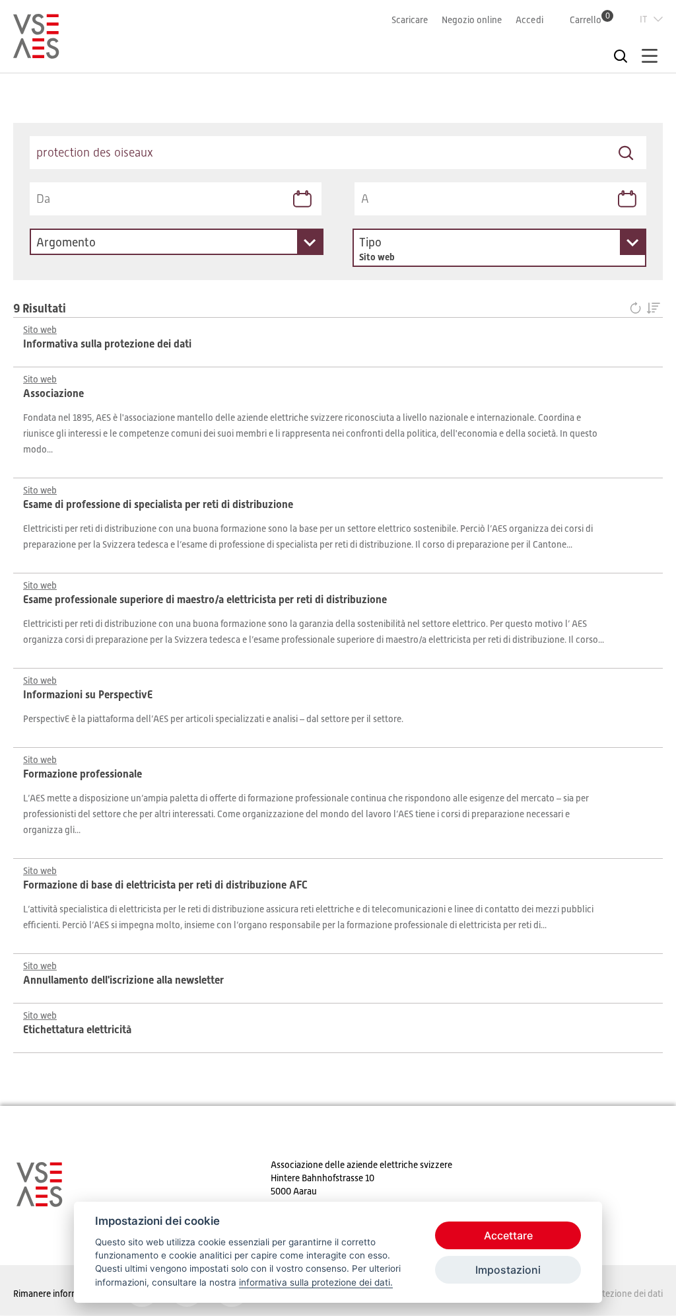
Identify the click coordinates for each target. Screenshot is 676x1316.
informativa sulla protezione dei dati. (316, 1282)
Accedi (529, 19)
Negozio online (472, 20)
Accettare (508, 1235)
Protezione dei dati (625, 1293)
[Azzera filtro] (638, 309)
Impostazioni (508, 1269)
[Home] (36, 53)
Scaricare (409, 20)
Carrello (590, 19)
